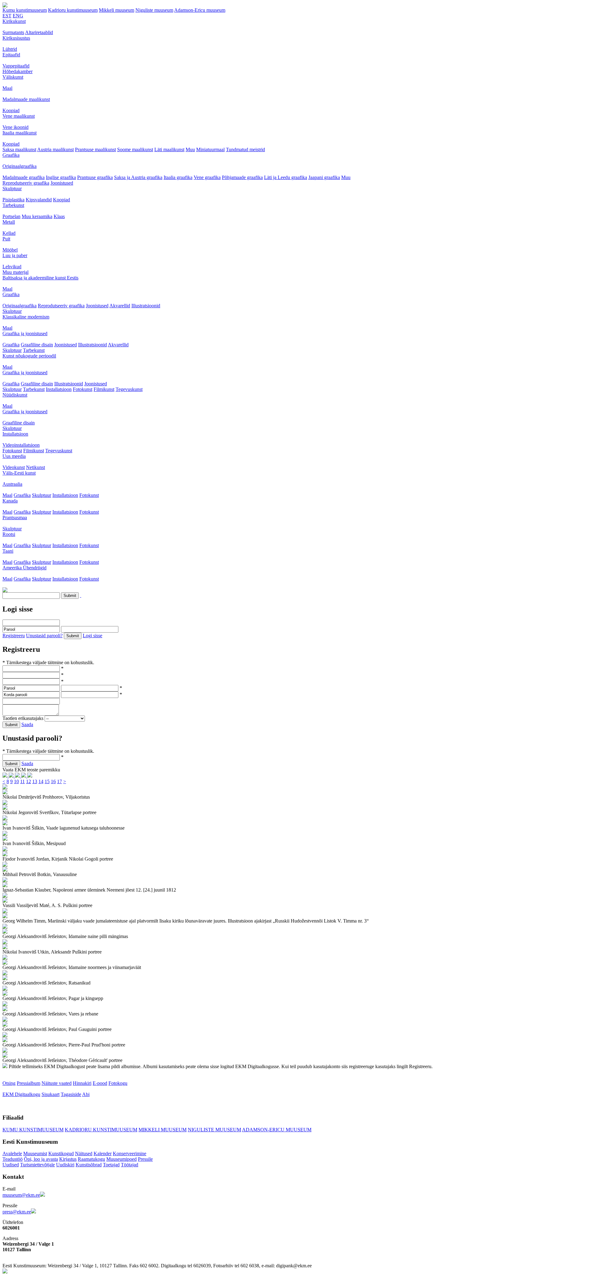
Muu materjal (15, 272)
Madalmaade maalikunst (26, 99)
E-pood (100, 1083)
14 (40, 781)
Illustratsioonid (145, 305)
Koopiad (11, 110)
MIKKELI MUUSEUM (163, 1129)
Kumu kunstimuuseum (24, 10)
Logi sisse (92, 635)
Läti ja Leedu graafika (285, 177)
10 (16, 781)
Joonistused (62, 183)
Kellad (8, 233)
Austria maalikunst (55, 149)
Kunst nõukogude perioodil (29, 355)
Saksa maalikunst (19, 149)
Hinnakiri (82, 1083)
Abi (86, 1094)
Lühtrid (9, 49)
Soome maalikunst (135, 149)
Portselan (11, 216)
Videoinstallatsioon (21, 445)
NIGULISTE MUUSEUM (214, 1129)
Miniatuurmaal (210, 149)
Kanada (10, 500)
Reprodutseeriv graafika (25, 183)
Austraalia (12, 484)
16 (53, 781)
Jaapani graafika (324, 177)
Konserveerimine (129, 1153)
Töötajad (129, 1164)
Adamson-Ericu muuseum (199, 10)
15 (47, 781)
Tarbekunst (13, 205)
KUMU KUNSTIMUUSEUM (33, 1129)
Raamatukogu (91, 1159)
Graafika (11, 155)
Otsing (8, 1083)
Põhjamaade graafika (242, 177)
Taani (7, 551)
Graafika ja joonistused (24, 333)
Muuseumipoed (121, 1159)
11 (22, 781)
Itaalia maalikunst (19, 132)
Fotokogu (117, 1083)
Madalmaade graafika (23, 177)
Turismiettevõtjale (37, 1164)
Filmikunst (104, 389)
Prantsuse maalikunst (95, 149)
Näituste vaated (57, 1083)
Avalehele (12, 1153)
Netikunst (35, 467)
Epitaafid (11, 54)
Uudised (10, 1164)
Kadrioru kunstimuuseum (73, 10)
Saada (27, 724)
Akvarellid (119, 305)
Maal (7, 88)
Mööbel (10, 249)
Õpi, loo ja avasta (41, 1159)
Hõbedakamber (17, 71)
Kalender (103, 1153)
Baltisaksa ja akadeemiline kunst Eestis (40, 277)
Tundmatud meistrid (245, 149)
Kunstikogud (61, 1153)
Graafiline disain (37, 344)
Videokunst (13, 467)
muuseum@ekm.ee (21, 1195)
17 (59, 781)
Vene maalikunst (18, 116)
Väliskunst (12, 77)
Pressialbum (28, 1083)
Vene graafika (207, 177)
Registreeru (13, 635)
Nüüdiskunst (14, 394)
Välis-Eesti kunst (19, 473)
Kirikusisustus (16, 38)
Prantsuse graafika (95, 177)
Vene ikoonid (15, 127)
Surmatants (13, 32)
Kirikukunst (14, 21)
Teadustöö (12, 1159)
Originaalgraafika (19, 166)
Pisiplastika (13, 199)
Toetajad (111, 1164)
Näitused (83, 1153)
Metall (8, 222)
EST (6, 15)
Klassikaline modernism (25, 316)
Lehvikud (11, 266)
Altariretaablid (39, 32)
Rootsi (8, 534)
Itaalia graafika (178, 177)
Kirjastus (68, 1159)
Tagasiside (71, 1094)
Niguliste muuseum (154, 10)
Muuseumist (35, 1153)
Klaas (59, 216)
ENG (18, 15)
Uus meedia (14, 456)
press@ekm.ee (16, 1211)
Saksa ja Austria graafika (138, 177)
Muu (190, 149)
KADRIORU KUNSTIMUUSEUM (101, 1129)
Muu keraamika (37, 216)
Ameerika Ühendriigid (24, 567)
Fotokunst (82, 389)
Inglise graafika (61, 177)
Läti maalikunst (169, 149)
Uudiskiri (65, 1164)
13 (34, 781)
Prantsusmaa (14, 517)
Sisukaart (51, 1094)
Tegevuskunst (129, 389)
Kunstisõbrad (89, 1164)
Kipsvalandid (39, 199)
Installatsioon (59, 389)
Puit (6, 238)
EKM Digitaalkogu (21, 1094)
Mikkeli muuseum (116, 10)
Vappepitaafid (15, 65)
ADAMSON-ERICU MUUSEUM (276, 1129)
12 (28, 781)
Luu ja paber (14, 255)
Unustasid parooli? (44, 635)
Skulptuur (12, 188)
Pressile (145, 1159)
